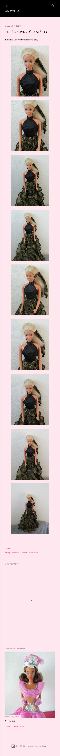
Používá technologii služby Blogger (32, 746)
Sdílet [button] (7, 548)
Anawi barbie (15, 11)
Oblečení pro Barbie (29, 552)
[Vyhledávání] (53, 5)
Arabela (15, 552)
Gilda (10, 721)
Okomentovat (19, 726)
